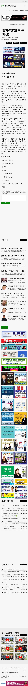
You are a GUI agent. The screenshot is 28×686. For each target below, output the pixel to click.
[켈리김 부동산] (20, 378)
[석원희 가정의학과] (7, 482)
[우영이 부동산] (14, 349)
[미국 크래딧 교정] (14, 64)
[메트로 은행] (20, 405)
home (11, 24)
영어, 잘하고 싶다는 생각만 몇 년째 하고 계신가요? (12, 510)
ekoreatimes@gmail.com (7, 673)
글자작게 (9, 42)
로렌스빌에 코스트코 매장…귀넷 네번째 (12, 582)
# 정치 (2, 10)
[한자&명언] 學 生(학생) (22, 24)
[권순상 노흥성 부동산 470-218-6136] (14, 50)
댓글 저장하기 (6, 202)
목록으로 (5, 327)
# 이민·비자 (21, 10)
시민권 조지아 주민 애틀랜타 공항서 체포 (12, 569)
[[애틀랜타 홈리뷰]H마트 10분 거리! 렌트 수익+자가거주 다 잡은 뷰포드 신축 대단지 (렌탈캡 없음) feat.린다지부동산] (7, 640)
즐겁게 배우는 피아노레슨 (9, 526)
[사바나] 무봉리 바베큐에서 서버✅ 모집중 (12, 513)
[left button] (21, 240)
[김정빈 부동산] (21, 489)
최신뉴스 (7, 667)
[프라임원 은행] (7, 392)
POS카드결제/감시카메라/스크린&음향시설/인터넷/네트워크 (12, 505)
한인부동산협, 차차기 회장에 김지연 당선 (12, 587)
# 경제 (6, 10)
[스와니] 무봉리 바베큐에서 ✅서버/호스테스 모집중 (12, 515)
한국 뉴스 (22, 667)
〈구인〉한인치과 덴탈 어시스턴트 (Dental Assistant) (12, 523)
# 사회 (10, 10)
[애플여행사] (21, 482)
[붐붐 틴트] (20, 392)
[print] (21, 43)
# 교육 (26, 10)
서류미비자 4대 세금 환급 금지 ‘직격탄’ (12, 579)
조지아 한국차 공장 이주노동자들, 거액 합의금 (12, 574)
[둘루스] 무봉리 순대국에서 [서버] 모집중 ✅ (12, 518)
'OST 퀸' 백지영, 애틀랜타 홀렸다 (10, 584)
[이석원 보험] (14, 342)
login (26, 1)
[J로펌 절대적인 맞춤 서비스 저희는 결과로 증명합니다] (7, 445)
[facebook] (25, 43)
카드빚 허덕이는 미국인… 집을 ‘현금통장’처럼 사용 (12, 576)
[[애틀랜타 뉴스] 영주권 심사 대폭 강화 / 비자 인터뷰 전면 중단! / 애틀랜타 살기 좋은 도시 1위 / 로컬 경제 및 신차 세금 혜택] (21, 648)
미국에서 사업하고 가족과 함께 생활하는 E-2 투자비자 (12, 521)
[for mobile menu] (25, 6)
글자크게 (16, 42)
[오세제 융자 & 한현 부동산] (14, 337)
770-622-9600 (12, 672)
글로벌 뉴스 (17, 667)
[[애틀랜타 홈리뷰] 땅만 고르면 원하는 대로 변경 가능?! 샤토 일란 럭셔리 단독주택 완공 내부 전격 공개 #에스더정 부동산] (7, 648)
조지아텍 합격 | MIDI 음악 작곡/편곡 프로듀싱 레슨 (12, 508)
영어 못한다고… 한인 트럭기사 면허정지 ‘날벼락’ (12, 592)
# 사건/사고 (15, 10)
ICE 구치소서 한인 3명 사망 (9, 589)
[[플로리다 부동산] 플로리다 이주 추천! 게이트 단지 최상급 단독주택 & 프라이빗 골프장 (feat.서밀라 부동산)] (21, 640)
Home (2, 668)
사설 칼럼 (15, 24)
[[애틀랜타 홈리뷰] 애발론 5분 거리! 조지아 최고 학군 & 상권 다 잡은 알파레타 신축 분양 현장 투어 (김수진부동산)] (7, 656)
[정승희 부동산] (20, 458)
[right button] (25, 240)
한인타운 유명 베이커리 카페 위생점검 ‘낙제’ (12, 571)
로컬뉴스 (12, 667)
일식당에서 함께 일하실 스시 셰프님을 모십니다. (12, 528)
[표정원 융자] (14, 57)
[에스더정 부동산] (20, 445)
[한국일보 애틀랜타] (8, 5)
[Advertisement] (14, 221)
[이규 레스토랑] (14, 17)
